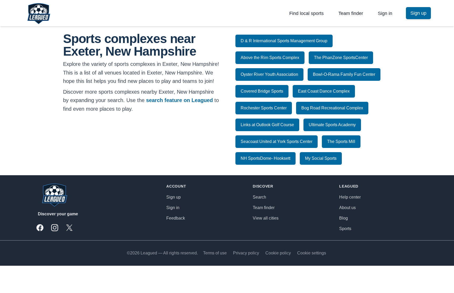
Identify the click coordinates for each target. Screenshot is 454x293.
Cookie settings (311, 253)
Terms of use (215, 253)
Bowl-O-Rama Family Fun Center (344, 74)
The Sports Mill (341, 141)
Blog (343, 218)
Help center (350, 197)
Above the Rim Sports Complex (270, 57)
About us (347, 207)
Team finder (350, 13)
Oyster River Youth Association (269, 74)
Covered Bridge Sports (262, 91)
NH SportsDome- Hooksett (265, 158)
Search (259, 197)
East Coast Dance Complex (324, 91)
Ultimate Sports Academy (332, 124)
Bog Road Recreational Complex (332, 108)
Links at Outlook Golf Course (267, 124)
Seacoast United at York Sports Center (276, 141)
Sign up (173, 197)
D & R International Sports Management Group (284, 41)
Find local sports (306, 13)
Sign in (385, 13)
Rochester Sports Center (264, 108)
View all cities (265, 218)
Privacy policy (246, 253)
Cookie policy (278, 253)
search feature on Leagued (179, 100)
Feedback (175, 218)
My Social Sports (321, 158)
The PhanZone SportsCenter (341, 57)
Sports (345, 228)
